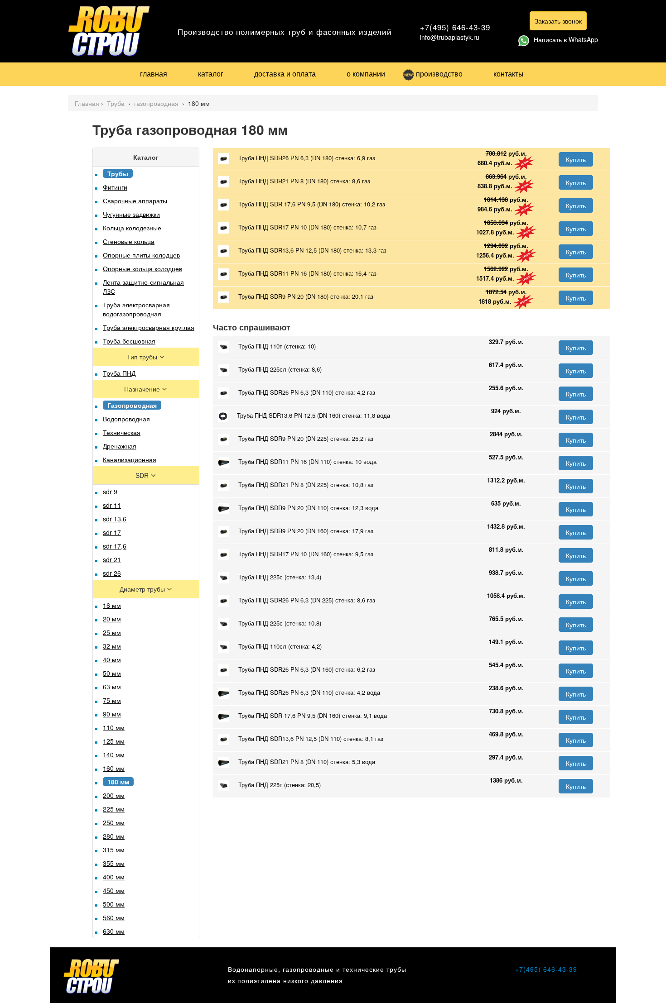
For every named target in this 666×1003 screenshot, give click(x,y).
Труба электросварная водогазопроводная (136, 309)
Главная (87, 103)
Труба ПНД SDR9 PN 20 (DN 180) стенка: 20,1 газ (305, 296)
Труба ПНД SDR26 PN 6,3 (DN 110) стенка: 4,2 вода (309, 692)
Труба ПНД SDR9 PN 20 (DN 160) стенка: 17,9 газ (305, 530)
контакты (508, 73)
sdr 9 (110, 491)
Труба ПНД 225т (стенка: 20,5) (279, 784)
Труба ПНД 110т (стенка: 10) (277, 346)
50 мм (112, 673)
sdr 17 (112, 532)
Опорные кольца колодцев (142, 268)
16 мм (112, 605)
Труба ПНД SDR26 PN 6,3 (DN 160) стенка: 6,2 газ (306, 669)
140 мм (114, 754)
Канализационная (129, 459)
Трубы (117, 173)
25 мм (112, 632)
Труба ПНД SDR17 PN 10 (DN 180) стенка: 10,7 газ (307, 227)
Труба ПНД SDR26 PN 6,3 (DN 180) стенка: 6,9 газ (306, 157)
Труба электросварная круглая (148, 327)
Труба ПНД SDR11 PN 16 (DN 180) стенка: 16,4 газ (307, 273)
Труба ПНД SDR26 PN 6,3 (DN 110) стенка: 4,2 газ (306, 392)
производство (439, 73)
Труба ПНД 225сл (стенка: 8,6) (280, 369)
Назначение (143, 388)
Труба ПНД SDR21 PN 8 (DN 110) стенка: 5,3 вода (306, 761)
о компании (366, 73)
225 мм (114, 808)
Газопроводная (132, 405)
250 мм (114, 822)
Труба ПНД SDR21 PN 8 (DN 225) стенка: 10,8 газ (305, 484)
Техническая (121, 432)
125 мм (114, 740)
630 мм (114, 931)
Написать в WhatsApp (566, 39)
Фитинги (115, 186)
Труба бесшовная (129, 340)
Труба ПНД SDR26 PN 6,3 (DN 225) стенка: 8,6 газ (306, 600)
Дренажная (119, 445)
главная (153, 73)
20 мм (112, 618)
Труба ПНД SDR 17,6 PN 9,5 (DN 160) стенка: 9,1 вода (312, 715)
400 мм (114, 876)
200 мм (114, 795)
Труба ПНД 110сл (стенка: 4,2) (280, 646)
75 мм (112, 700)
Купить (576, 159)
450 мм (114, 890)
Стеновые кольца (128, 241)
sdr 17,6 (114, 545)
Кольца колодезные (132, 227)
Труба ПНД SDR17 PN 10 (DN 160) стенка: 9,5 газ (305, 553)
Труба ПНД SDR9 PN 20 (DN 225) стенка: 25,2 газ (305, 438)
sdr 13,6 (114, 518)
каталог (210, 73)
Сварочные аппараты (135, 200)
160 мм (114, 768)
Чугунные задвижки (131, 214)
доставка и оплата (285, 73)
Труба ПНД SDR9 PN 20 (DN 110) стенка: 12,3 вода (308, 507)
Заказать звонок (558, 20)
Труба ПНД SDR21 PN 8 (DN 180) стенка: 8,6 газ (304, 181)
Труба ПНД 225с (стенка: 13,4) (279, 577)
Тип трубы (143, 356)
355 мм (114, 863)
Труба (116, 103)
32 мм (112, 645)
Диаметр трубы (143, 588)
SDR (142, 475)
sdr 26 (112, 573)
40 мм (112, 659)
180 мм (118, 781)
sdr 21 (112, 559)
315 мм (114, 849)
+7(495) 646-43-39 (455, 27)
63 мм (112, 686)
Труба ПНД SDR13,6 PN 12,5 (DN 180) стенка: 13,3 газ (312, 250)
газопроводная (157, 103)
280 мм (114, 836)
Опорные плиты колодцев (141, 254)
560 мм (114, 917)
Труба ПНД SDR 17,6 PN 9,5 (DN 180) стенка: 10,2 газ (311, 204)
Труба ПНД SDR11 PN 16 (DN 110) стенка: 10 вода (307, 461)
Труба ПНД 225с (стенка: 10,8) (279, 623)
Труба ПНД (119, 372)
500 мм (114, 903)
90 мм (112, 713)
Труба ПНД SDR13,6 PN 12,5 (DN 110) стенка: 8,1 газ (310, 738)
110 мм (114, 727)
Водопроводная (126, 418)
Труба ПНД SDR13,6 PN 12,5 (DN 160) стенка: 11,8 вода (313, 415)
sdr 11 (112, 505)
